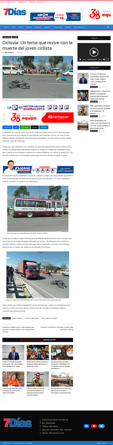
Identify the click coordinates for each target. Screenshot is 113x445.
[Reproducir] (80, 59)
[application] (94, 52)
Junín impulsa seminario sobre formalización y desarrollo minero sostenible (12, 391)
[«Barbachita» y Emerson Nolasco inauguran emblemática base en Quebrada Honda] (38, 352)
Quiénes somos (22, 2)
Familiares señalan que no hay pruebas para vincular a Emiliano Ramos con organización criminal (18, 329)
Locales (15, 37)
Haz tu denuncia (79, 27)
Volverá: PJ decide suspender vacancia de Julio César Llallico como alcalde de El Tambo (12, 364)
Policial (20, 27)
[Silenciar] (104, 59)
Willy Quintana (9, 52)
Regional (29, 27)
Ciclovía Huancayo (17, 318)
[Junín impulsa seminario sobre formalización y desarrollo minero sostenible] (13, 379)
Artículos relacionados (30, 340)
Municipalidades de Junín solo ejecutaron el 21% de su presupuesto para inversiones (61, 391)
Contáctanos (40, 2)
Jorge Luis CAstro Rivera (32, 318)
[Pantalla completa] (108, 59)
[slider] (92, 59)
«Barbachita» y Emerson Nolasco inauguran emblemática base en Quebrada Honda (37, 364)
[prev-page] (3, 399)
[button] (108, 27)
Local (13, 27)
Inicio (4, 34)
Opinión (68, 27)
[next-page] (7, 399)
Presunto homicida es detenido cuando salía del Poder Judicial (57, 328)
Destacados (11, 34)
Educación (38, 27)
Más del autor (49, 340)
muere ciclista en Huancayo (49, 318)
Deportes (47, 27)
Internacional (58, 27)
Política (6, 27)
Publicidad (32, 2)
